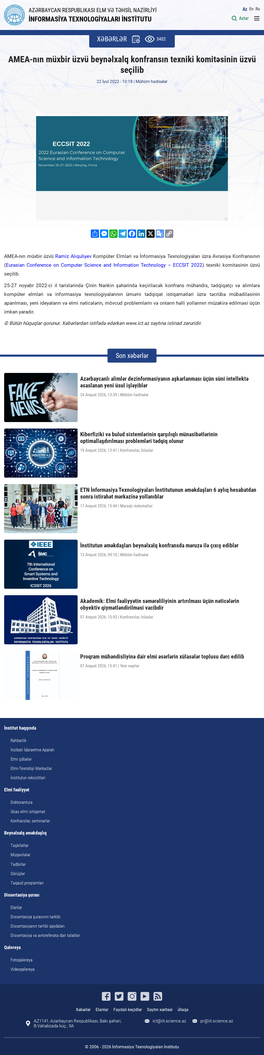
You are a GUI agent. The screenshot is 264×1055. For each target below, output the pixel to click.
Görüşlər (18, 873)
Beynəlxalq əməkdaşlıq (25, 833)
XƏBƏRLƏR (112, 39)
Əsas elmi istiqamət (28, 811)
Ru (257, 9)
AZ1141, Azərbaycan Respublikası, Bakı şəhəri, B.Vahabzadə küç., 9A (77, 1023)
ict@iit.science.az (169, 1021)
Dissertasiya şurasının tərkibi (35, 916)
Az (245, 9)
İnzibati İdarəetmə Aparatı (32, 749)
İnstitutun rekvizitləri (28, 777)
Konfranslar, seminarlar (30, 820)
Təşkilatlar (20, 845)
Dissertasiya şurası (21, 895)
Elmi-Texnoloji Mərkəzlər (31, 768)
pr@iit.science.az (216, 1021)
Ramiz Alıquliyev (73, 256)
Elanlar (16, 907)
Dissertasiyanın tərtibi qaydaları (38, 926)
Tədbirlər (18, 864)
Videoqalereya (23, 969)
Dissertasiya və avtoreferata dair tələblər (45, 935)
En (251, 9)
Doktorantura (21, 802)
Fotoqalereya (21, 959)
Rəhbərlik (18, 740)
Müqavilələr (20, 854)
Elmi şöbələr (21, 759)
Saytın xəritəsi (159, 1009)
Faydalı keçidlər (127, 1009)
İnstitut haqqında (20, 728)
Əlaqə (183, 1009)
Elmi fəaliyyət (16, 790)
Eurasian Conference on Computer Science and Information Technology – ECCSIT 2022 (104, 265)
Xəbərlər (83, 1009)
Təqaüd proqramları (27, 882)
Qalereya (12, 947)
